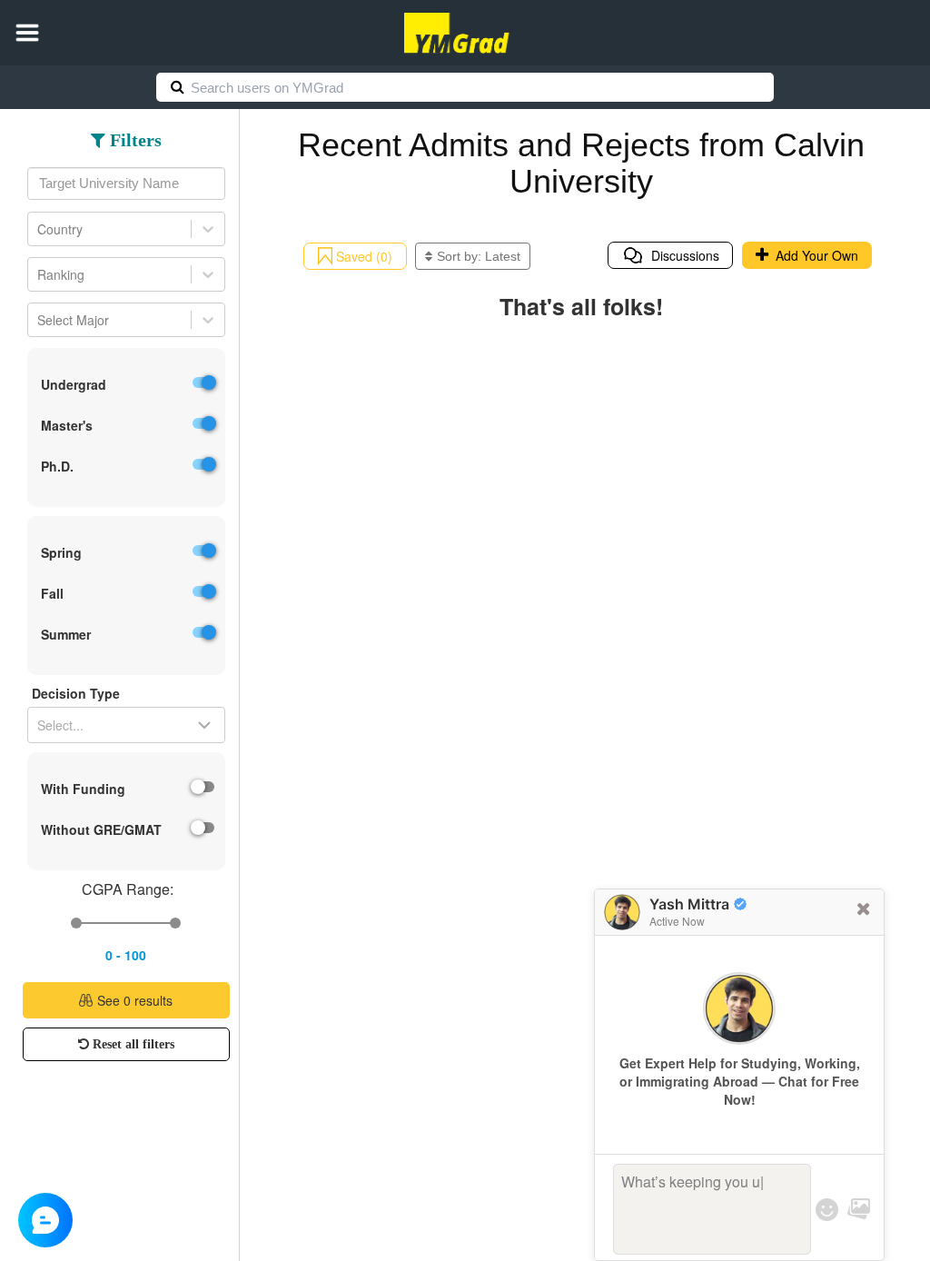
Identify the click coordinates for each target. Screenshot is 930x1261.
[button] (27, 32)
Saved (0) (362, 256)
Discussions (681, 255)
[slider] (76, 923)
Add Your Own (813, 255)
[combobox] (126, 183)
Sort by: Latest (478, 256)
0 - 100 (125, 955)
